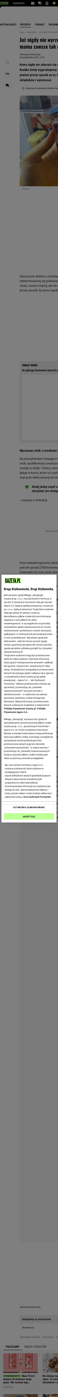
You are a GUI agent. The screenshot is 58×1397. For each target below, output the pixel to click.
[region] (29, 699)
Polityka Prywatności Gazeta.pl (20, 708)
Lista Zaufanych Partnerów (37, 797)
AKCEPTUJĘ (29, 816)
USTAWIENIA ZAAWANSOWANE (29, 807)
